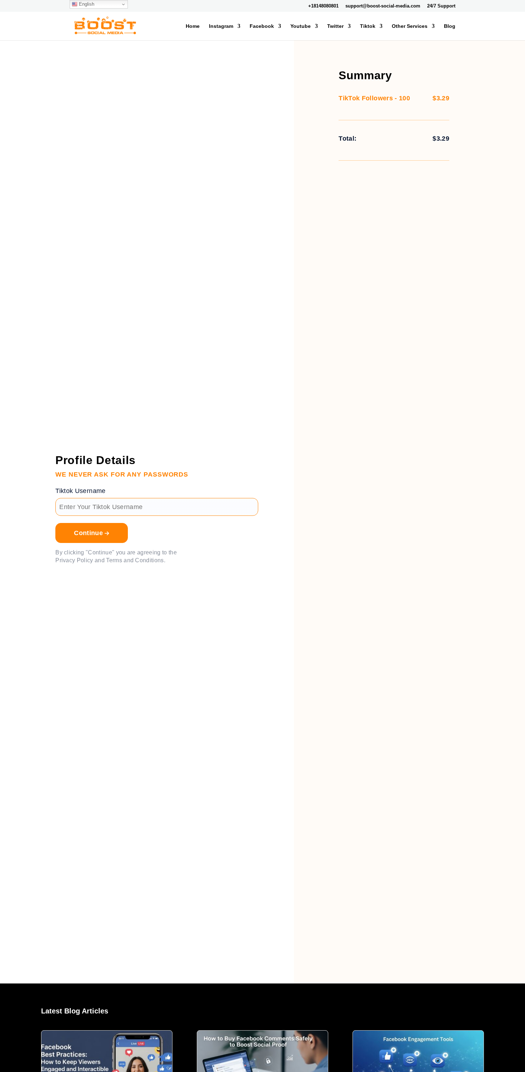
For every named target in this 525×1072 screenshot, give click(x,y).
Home (193, 26)
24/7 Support (441, 6)
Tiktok (367, 26)
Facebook (262, 26)
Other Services (410, 26)
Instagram (221, 26)
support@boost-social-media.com (382, 6)
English (86, 4)
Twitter (335, 26)
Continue (89, 533)
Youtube (300, 26)
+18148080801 (323, 6)
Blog (449, 26)
